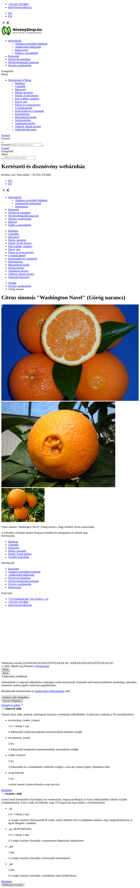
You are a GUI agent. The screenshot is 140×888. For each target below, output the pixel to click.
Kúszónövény (22, 114)
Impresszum (21, 50)
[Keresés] (42, 145)
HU (10, 13)
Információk (14, 40)
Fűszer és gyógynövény (28, 104)
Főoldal (12, 282)
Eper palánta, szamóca (27, 98)
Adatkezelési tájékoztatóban (49, 691)
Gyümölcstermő (23, 107)
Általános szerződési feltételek (31, 43)
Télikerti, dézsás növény (28, 126)
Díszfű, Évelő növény (27, 95)
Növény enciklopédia (19, 65)
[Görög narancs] (70, 399)
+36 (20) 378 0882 (18, 602)
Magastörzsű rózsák (25, 117)
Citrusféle (20, 86)
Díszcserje (20, 89)
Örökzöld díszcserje (25, 129)
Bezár (6, 673)
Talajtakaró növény (25, 123)
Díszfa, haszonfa (24, 92)
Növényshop (42, 666)
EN (10, 16)
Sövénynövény (23, 120)
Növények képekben (19, 59)
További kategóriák (18, 557)
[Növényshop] (21, 34)
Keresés (5, 144)
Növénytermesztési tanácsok (23, 62)
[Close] (2, 142)
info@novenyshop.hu (20, 605)
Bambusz (20, 83)
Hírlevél (12, 221)
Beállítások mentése (13, 885)
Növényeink (15, 80)
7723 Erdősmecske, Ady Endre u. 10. (28, 598)
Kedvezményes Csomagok (29, 111)
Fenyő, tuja (21, 101)
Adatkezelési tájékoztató (28, 46)
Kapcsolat (13, 56)
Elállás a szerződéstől (26, 53)
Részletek (6, 790)
